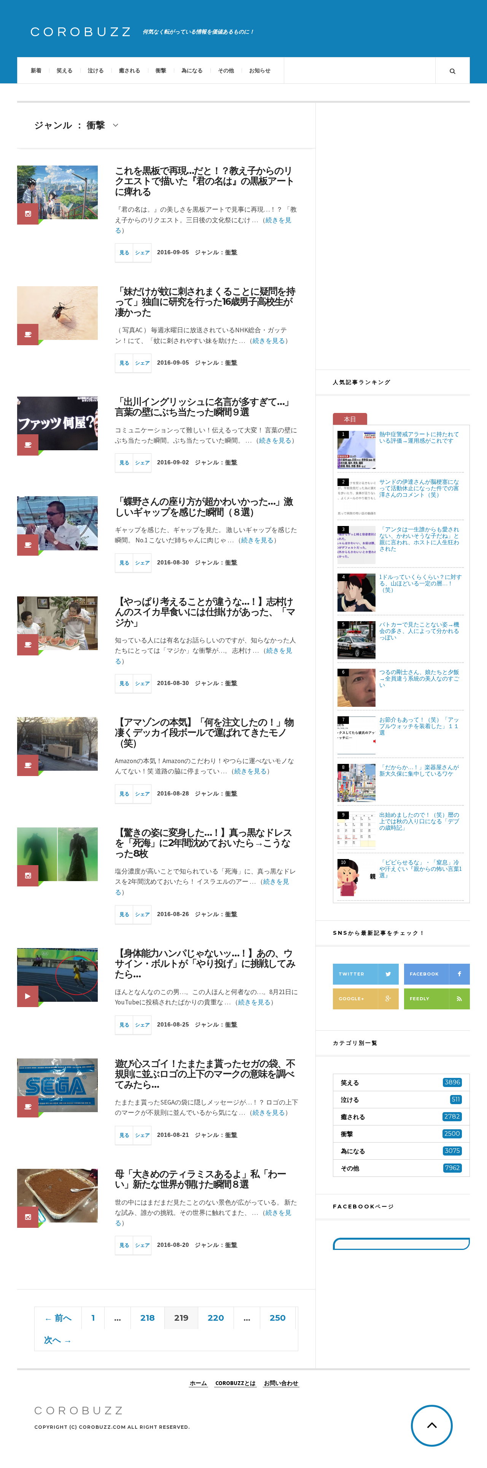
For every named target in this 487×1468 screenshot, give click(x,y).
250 (278, 1318)
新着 (36, 70)
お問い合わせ (281, 1383)
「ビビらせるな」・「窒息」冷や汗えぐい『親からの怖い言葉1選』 (420, 869)
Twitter (351, 974)
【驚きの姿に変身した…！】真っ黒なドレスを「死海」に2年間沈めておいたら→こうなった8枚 (203, 843)
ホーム (198, 1383)
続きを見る (269, 340)
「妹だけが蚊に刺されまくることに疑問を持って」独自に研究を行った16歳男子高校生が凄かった (205, 301)
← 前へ (58, 1318)
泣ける (96, 70)
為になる (192, 70)
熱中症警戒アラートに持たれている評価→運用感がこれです (419, 437)
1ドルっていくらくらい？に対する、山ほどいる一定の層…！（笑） (420, 583)
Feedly (420, 998)
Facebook (424, 974)
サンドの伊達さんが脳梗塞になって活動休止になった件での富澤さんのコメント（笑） (419, 488)
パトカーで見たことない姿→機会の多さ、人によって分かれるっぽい (419, 631)
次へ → (58, 1340)
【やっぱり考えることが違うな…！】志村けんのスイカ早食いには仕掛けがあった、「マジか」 (205, 612)
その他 (226, 70)
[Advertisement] (401, 236)
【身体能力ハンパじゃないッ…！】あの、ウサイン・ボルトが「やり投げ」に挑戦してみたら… (205, 963)
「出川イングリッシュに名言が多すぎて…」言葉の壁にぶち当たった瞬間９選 (204, 407)
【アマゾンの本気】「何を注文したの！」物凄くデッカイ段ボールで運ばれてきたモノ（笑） (204, 732)
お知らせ (260, 70)
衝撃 (161, 70)
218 (147, 1318)
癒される (129, 70)
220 (216, 1318)
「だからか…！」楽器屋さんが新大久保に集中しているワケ (419, 770)
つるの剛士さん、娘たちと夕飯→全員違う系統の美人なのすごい (419, 678)
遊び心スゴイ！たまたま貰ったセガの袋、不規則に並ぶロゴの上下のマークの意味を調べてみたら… (205, 1074)
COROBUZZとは (235, 1383)
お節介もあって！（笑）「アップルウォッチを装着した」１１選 (419, 726)
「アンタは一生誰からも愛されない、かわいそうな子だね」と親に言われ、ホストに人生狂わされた (419, 539)
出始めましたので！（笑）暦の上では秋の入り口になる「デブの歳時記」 (419, 821)
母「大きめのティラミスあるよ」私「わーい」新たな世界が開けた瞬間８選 (200, 1179)
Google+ (351, 998)
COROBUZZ (82, 32)
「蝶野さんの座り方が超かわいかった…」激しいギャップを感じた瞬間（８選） (204, 507)
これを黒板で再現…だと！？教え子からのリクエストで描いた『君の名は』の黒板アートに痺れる (204, 181)
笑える (65, 70)
